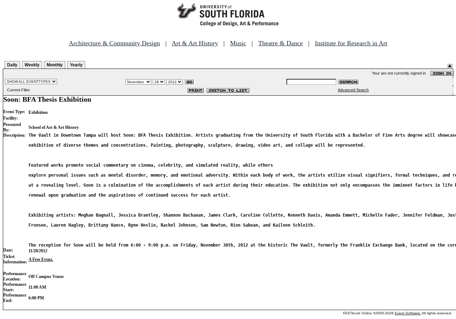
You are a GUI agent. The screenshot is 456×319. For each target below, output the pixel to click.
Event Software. (408, 313)
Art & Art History (195, 43)
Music (238, 43)
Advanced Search (353, 90)
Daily (12, 64)
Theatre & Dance (280, 43)
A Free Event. (40, 259)
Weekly (32, 64)
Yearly (76, 64)
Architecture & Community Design (114, 43)
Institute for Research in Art (351, 43)
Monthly (55, 64)
